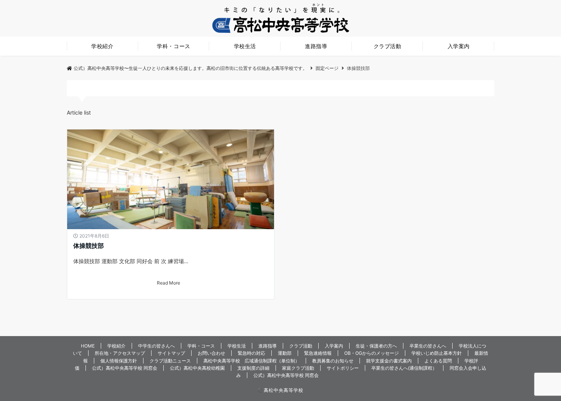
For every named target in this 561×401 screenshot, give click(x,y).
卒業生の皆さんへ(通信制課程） (404, 368)
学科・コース (173, 46)
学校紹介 (102, 46)
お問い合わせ (211, 353)
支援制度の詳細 (253, 368)
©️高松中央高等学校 (280, 390)
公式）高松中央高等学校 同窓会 (124, 368)
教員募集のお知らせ (332, 361)
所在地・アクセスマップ (120, 353)
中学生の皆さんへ (156, 346)
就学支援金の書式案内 (389, 361)
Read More (168, 283)
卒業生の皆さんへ (427, 346)
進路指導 (316, 46)
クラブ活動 (387, 46)
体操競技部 (88, 245)
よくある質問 (438, 361)
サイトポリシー (343, 368)
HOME (88, 346)
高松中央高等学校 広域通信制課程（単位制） (251, 361)
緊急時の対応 (251, 353)
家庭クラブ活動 (298, 368)
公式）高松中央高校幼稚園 (197, 368)
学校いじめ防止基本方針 (436, 353)
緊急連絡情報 (318, 353)
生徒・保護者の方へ (376, 346)
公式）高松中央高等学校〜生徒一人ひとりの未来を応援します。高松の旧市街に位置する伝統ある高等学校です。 (190, 68)
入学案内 (459, 46)
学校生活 (245, 46)
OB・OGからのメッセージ (371, 353)
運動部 (285, 353)
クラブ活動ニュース (170, 361)
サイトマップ (171, 353)
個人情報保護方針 (118, 361)
